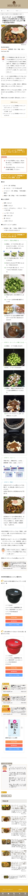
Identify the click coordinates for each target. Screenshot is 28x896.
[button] (25, 596)
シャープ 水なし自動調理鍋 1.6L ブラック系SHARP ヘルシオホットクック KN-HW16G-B (13, 609)
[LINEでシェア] (10, 796)
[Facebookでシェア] (5, 796)
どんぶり (4, 792)
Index (12, 102)
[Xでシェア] (2, 796)
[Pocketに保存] (7, 796)
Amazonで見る (14, 617)
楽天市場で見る (14, 621)
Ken (10, 765)
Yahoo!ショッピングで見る (14, 624)
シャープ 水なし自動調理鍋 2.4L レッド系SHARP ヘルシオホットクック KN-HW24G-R (13, 660)
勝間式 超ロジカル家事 (11, 738)
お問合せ (20, 889)
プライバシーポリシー (8, 889)
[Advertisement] (14, 133)
